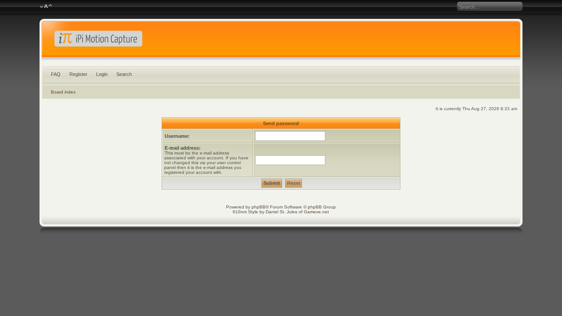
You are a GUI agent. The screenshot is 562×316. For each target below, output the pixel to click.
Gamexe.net (316, 211)
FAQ (56, 74)
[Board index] (281, 41)
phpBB (259, 207)
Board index (63, 92)
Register (78, 74)
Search (124, 74)
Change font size (46, 7)
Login (102, 74)
